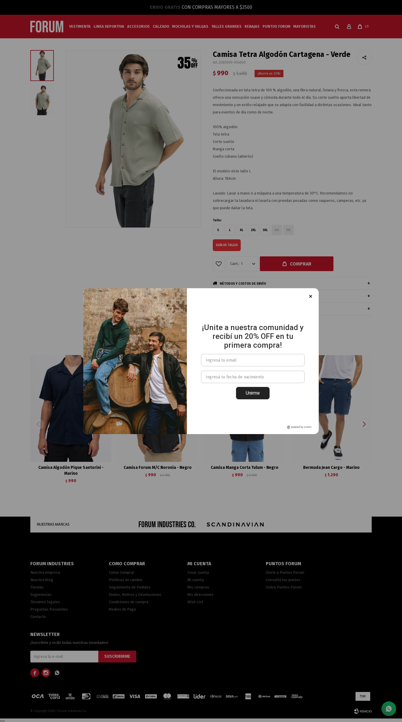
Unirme (253, 393)
